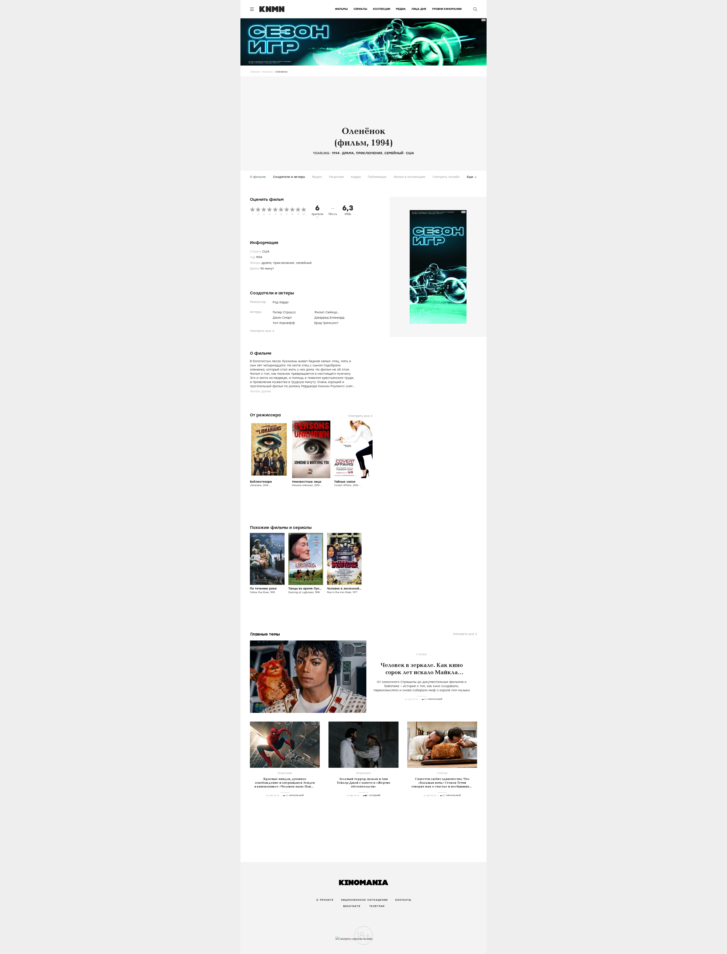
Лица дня (418, 9)
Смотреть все (260, 331)
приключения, (284, 263)
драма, (267, 263)
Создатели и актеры (289, 177)
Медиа (401, 9)
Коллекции (381, 9)
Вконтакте (352, 906)
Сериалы (360, 9)
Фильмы (341, 9)
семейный (393, 153)
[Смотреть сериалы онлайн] (363, 941)
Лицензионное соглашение (364, 900)
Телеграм (377, 906)
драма (348, 153)
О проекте (325, 900)
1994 (335, 153)
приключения (369, 153)
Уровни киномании (447, 9)
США (410, 153)
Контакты (403, 900)
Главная (255, 71)
